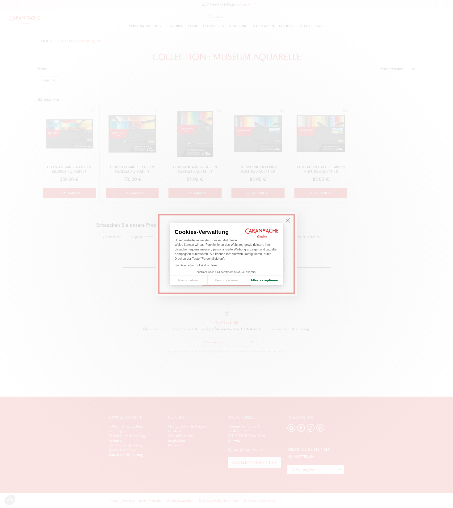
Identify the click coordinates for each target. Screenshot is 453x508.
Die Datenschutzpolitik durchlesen (196, 265)
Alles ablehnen (189, 280)
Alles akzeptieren (264, 280)
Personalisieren (226, 280)
